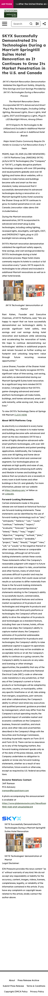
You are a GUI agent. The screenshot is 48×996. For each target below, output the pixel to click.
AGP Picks (7, 4)
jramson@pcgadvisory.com (15, 790)
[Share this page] (44, 23)
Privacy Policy (37, 991)
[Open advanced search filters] (37, 24)
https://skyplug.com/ (15, 490)
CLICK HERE (20, 415)
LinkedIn (9, 494)
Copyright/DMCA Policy (16, 991)
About (12, 980)
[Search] (31, 24)
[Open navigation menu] (4, 23)
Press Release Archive (28, 980)
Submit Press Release (13, 986)
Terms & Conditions (35, 986)
